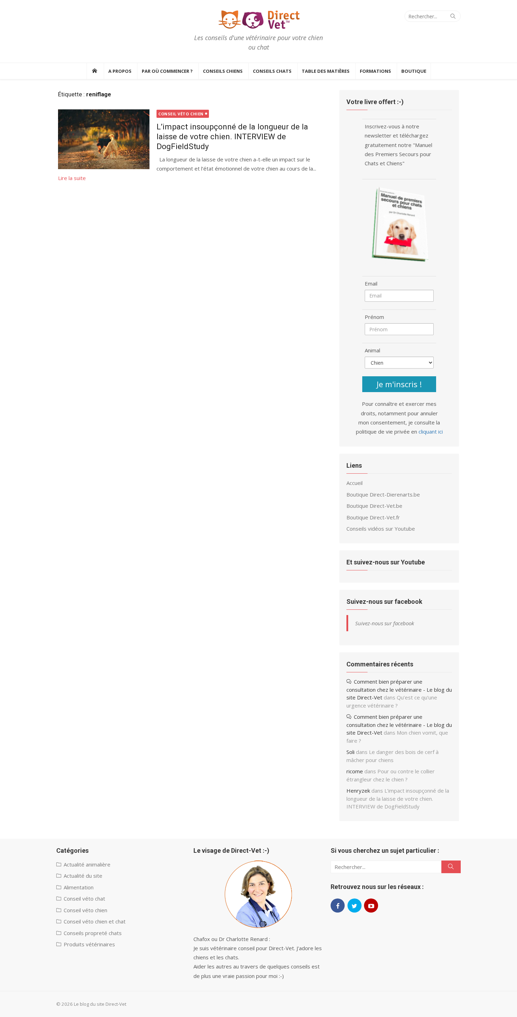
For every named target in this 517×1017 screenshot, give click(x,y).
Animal (372, 350)
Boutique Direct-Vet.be (374, 505)
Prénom (374, 316)
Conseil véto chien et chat (95, 921)
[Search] (453, 16)
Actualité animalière (87, 864)
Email (371, 283)
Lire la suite (72, 177)
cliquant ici (431, 431)
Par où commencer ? (167, 71)
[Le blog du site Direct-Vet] (94, 71)
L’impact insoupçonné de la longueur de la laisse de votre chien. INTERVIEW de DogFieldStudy (232, 136)
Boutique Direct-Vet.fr (373, 517)
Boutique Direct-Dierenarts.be (383, 494)
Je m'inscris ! (399, 384)
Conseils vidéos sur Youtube (380, 528)
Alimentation (79, 887)
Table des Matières (326, 71)
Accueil (354, 482)
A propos (120, 71)
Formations (375, 71)
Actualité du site (83, 875)
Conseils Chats (272, 71)
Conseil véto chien (181, 113)
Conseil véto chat (84, 898)
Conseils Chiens (223, 71)
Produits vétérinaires (89, 944)
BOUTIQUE (413, 71)
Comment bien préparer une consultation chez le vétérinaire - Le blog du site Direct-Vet (399, 689)
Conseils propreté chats (93, 932)
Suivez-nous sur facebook (384, 601)
